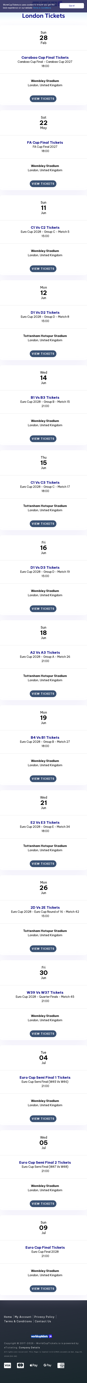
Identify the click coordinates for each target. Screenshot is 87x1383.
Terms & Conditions (42, 7)
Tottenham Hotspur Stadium (45, 336)
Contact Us (43, 1321)
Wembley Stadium (45, 81)
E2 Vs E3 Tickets (45, 822)
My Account (23, 1316)
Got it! (72, 5)
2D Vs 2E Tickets (45, 907)
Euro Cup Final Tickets (45, 1247)
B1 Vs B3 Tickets (45, 397)
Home (8, 1316)
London (33, 85)
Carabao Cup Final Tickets (45, 57)
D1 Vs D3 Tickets (45, 567)
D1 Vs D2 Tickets (45, 312)
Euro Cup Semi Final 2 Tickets (45, 1162)
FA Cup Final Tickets (45, 142)
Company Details (29, 1347)
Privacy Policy (44, 1316)
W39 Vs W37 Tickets (45, 992)
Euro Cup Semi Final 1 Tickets (45, 1077)
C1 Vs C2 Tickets (45, 227)
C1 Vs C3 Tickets (45, 482)
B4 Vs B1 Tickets (45, 737)
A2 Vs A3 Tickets (45, 652)
